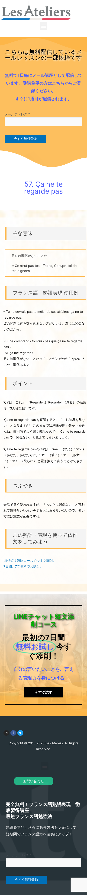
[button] (43, 26)
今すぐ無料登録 (25, 139)
